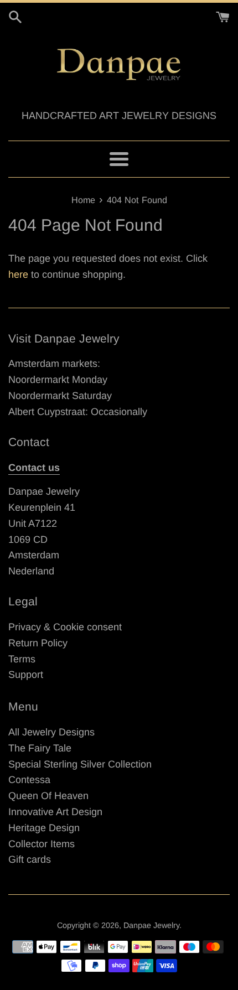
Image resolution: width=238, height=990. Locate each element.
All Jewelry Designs (51, 732)
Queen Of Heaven (48, 795)
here (18, 274)
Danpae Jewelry (151, 925)
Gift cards (29, 859)
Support (25, 674)
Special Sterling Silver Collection (80, 764)
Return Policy (38, 643)
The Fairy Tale (39, 748)
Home (83, 200)
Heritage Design (44, 827)
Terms (21, 659)
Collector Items (41, 843)
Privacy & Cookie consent (65, 627)
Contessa (29, 779)
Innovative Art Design (55, 811)
